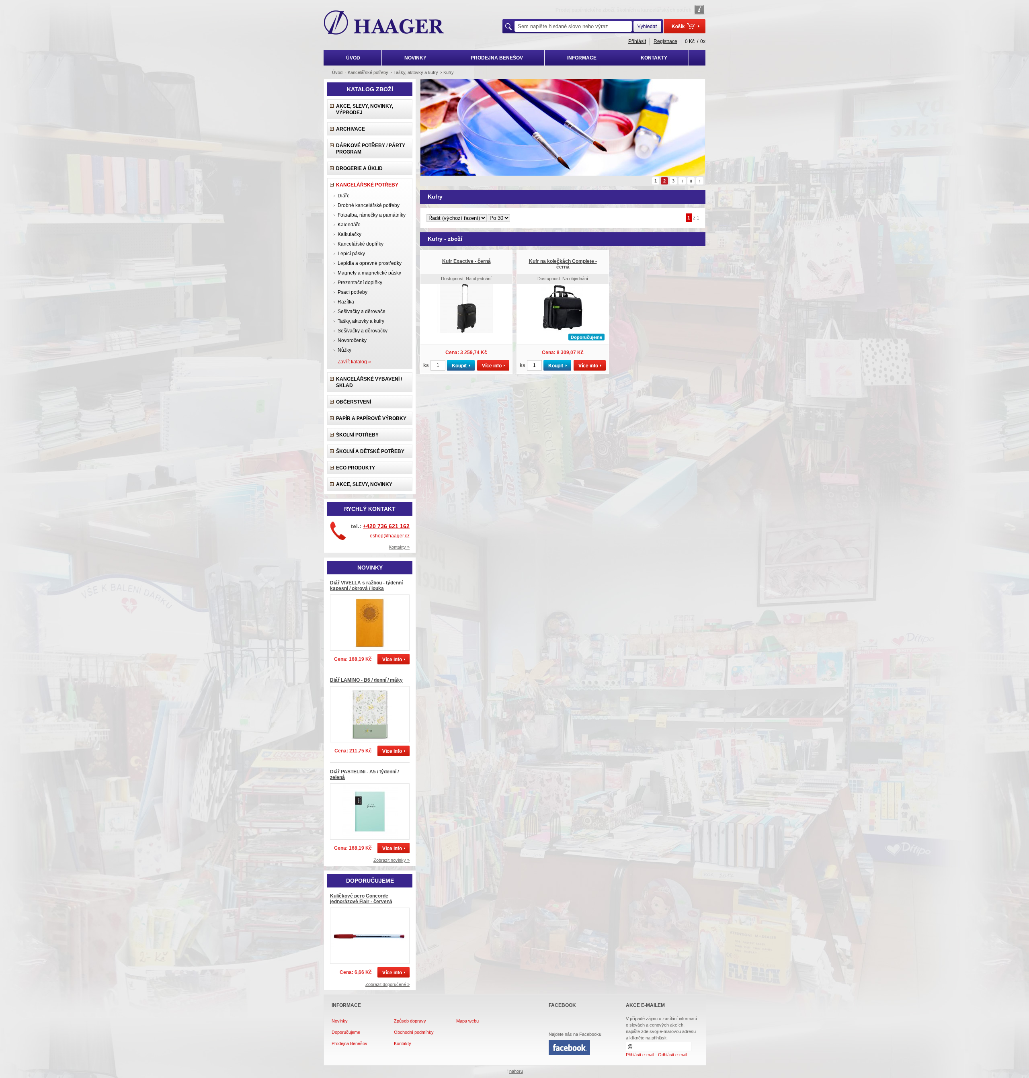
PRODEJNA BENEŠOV (497, 58)
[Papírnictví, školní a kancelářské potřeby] (384, 23)
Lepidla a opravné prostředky (370, 263)
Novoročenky (352, 340)
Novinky (340, 1021)
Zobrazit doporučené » (387, 984)
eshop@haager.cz (390, 536)
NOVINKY (415, 58)
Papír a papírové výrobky (371, 418)
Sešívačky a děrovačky (362, 331)
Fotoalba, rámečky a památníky (372, 215)
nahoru (516, 1071)
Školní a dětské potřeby (370, 451)
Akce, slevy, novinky (364, 484)
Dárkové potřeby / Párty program (370, 149)
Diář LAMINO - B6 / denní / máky (366, 680)
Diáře (344, 196)
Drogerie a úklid (359, 168)
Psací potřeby (352, 292)
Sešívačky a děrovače (361, 311)
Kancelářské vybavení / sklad (369, 382)
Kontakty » (399, 547)
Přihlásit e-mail (640, 1054)
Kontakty (402, 1043)
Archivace (350, 129)
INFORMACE (581, 58)
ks (426, 365)
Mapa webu (467, 1021)
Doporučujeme (346, 1032)
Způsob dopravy (410, 1021)
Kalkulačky (349, 234)
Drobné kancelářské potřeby (369, 205)
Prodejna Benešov (349, 1043)
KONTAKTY (654, 58)
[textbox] (573, 26)
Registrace (665, 41)
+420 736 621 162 (386, 526)
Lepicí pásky (351, 253)
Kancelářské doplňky (360, 244)
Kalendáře (349, 224)
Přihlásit (637, 41)
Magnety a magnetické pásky (369, 273)
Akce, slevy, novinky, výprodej (364, 109)
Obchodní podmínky (414, 1032)
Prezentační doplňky (360, 282)
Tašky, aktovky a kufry (361, 321)
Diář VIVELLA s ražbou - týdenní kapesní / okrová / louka (366, 585)
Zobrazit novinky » (391, 860)
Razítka (346, 302)
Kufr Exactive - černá (466, 261)
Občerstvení (353, 402)
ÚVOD (353, 58)
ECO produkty (355, 468)
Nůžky (344, 350)
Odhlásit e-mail (672, 1054)
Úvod (337, 72)
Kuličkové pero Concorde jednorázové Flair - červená (361, 898)
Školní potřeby (357, 435)
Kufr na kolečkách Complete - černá (563, 264)
